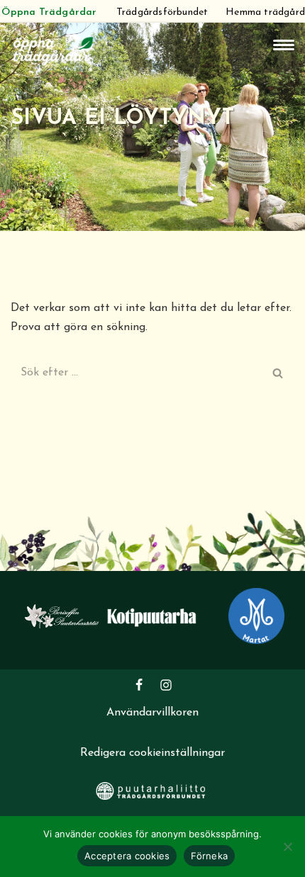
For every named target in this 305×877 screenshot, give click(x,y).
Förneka (209, 855)
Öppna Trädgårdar (48, 12)
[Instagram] (166, 685)
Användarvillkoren (152, 712)
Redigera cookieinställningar (152, 753)
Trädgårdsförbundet (162, 12)
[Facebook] (139, 685)
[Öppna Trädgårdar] (53, 49)
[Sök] (278, 372)
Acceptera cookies (127, 855)
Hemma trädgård (265, 12)
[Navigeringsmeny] (283, 45)
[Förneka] (287, 846)
